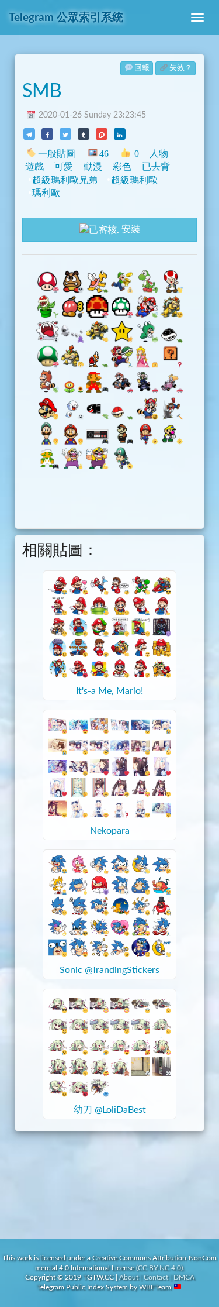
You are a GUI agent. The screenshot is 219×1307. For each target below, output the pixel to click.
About (128, 1277)
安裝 (129, 229)
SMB (42, 91)
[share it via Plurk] (101, 134)
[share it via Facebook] (47, 134)
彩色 (122, 166)
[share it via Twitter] (65, 134)
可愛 (63, 166)
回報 (142, 68)
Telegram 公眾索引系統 (66, 17)
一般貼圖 (56, 154)
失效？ (180, 68)
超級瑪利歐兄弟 (65, 180)
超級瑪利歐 (134, 180)
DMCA (183, 1277)
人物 (159, 154)
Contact (156, 1277)
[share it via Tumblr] (83, 134)
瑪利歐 (46, 193)
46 (103, 154)
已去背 (156, 166)
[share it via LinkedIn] (120, 134)
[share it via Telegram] (29, 134)
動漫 (93, 166)
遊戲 (34, 166)
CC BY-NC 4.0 (159, 1267)
